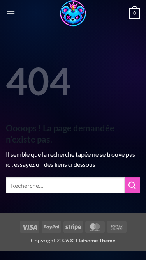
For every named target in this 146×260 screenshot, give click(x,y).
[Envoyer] (132, 185)
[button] (10, 13)
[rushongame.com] (73, 13)
